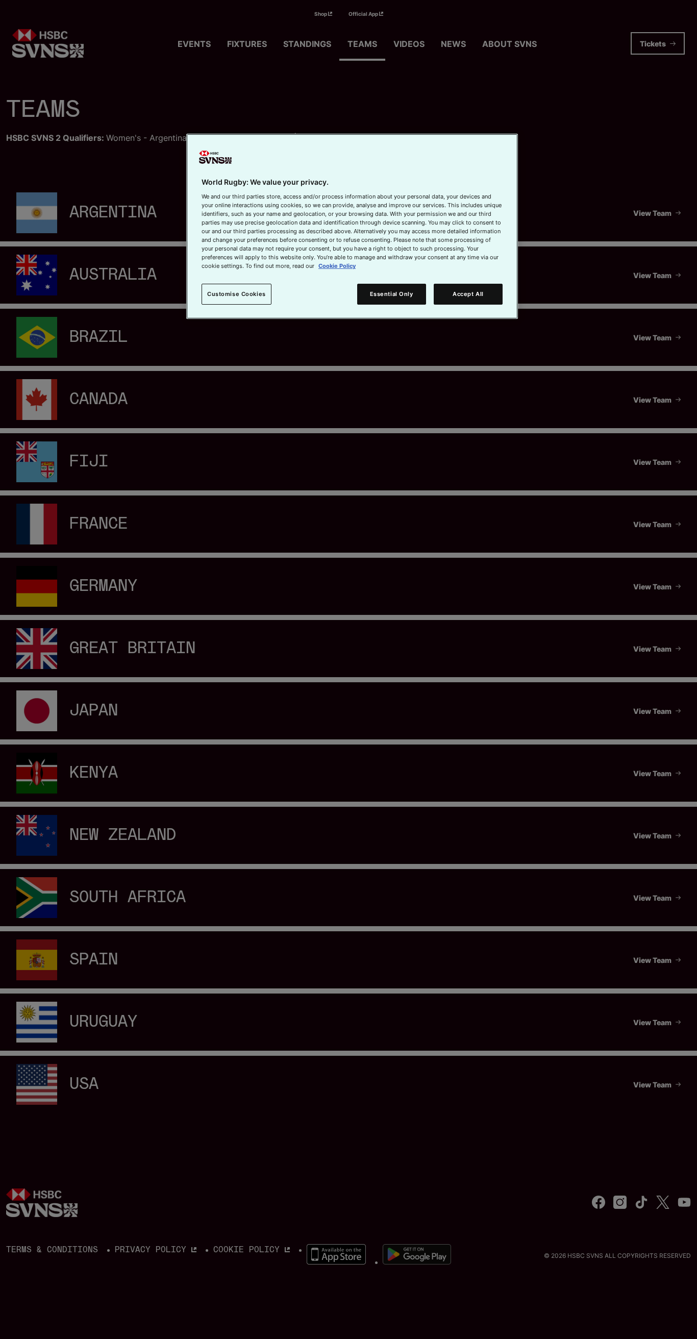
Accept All (468, 293)
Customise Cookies (236, 293)
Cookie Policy (337, 265)
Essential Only (391, 293)
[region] (352, 226)
